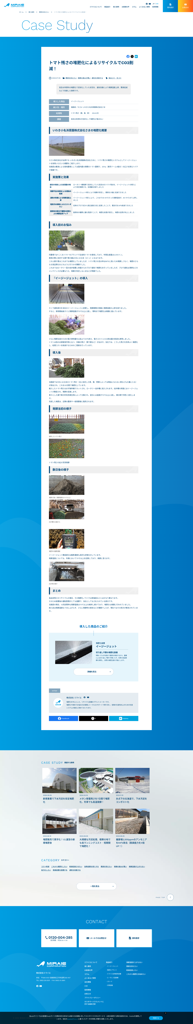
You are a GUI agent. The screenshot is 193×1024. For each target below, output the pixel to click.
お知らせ (87, 994)
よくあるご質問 (144, 7)
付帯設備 (110, 985)
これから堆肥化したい (59, 867)
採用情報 (155, 7)
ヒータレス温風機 (112, 977)
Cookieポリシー (72, 1019)
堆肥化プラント (112, 970)
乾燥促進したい (132, 970)
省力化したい (46, 870)
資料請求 (170, 7)
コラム (134, 7)
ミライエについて (96, 7)
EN (157, 4)
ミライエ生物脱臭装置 (114, 974)
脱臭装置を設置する (60, 870)
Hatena (125, 718)
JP (154, 4)
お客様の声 (125, 7)
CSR (86, 986)
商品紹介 (107, 7)
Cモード (109, 981)
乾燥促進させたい (75, 867)
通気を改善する (97, 78)
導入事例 (116, 7)
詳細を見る (91, 672)
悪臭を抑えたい (71, 78)
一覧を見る (94, 886)
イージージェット (77, 101)
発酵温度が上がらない (137, 867)
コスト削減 (45, 867)
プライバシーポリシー (92, 998)
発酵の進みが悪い (84, 78)
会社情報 (87, 982)
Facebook (65, 718)
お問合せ (185, 7)
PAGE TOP (160, 897)
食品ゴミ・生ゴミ (115, 78)
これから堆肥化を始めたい (136, 974)
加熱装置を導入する (91, 867)
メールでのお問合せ (98, 938)
